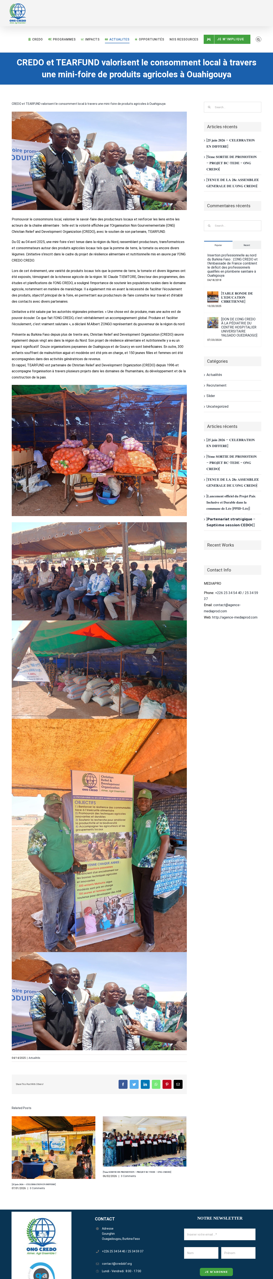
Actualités (34, 1057)
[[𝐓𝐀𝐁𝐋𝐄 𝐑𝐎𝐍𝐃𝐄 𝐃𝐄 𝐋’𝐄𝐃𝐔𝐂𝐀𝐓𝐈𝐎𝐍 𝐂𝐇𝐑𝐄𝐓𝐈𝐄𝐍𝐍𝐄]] (212, 294)
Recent (247, 245)
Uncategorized (217, 406)
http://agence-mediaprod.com (234, 617)
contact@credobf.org (117, 1263)
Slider (210, 396)
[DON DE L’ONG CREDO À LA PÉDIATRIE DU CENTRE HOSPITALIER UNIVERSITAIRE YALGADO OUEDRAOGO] (239, 327)
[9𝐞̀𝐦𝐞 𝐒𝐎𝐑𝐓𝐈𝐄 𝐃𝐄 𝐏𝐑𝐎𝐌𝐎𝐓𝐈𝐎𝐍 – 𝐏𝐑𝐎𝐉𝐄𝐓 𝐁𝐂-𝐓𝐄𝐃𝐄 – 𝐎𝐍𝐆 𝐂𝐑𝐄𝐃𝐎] (137, 1172)
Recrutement (216, 385)
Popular (218, 245)
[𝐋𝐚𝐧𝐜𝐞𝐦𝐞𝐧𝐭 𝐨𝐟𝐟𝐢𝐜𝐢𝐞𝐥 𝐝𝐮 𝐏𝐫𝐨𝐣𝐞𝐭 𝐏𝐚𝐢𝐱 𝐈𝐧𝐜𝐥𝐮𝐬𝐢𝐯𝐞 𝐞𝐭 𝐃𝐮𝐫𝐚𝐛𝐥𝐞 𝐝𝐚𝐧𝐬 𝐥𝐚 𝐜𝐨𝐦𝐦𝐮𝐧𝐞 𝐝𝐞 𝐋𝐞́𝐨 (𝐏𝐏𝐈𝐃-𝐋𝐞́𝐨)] (231, 502)
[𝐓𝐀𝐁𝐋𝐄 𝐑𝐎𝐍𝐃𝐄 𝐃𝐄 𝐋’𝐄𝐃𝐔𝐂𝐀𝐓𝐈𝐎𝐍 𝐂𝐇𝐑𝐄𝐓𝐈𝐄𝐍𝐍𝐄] (237, 297)
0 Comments (37, 1188)
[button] (258, 39)
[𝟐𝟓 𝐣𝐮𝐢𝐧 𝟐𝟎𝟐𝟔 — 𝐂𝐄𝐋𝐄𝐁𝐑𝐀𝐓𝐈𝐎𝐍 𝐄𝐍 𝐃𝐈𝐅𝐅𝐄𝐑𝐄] (34, 1184)
